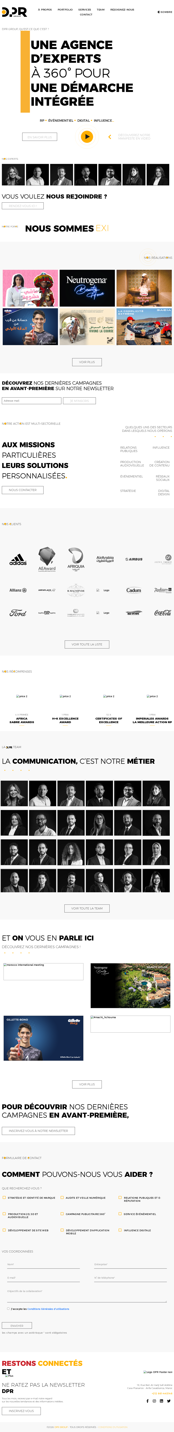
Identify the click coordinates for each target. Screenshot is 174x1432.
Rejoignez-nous (122, 9)
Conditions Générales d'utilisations (48, 1311)
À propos (45, 9)
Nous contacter (23, 492)
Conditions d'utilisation (112, 1429)
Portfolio (65, 9)
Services (84, 9)
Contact (86, 14)
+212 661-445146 (162, 1395)
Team (100, 9)
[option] (13, 175)
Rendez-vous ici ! (23, 206)
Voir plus (87, 364)
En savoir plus (40, 137)
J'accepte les (40, 1311)
